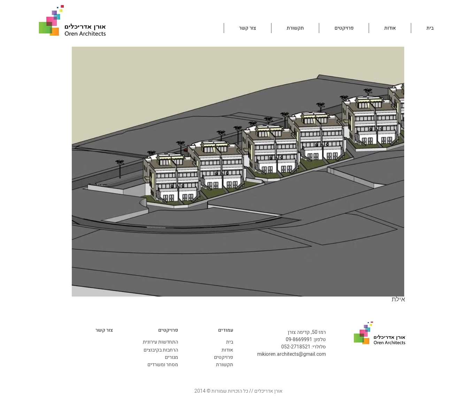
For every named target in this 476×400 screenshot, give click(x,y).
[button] (238, 171)
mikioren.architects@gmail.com (291, 354)
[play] (389, 290)
